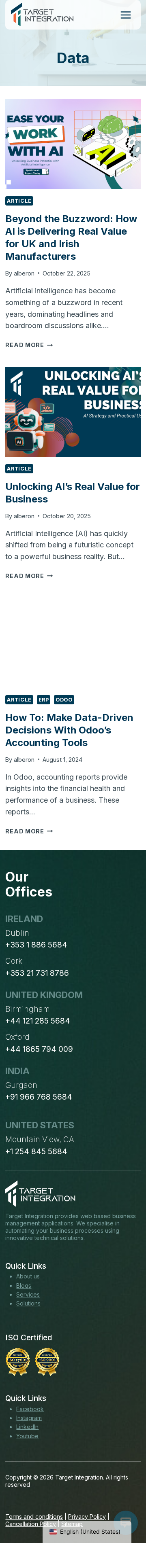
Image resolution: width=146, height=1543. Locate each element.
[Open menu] (125, 14)
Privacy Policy (87, 1516)
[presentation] (72, 144)
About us (28, 1276)
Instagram (29, 1417)
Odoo (64, 700)
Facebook (30, 1408)
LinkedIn (27, 1426)
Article (19, 201)
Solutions (28, 1303)
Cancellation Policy (30, 1523)
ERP (44, 700)
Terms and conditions (34, 1516)
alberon (24, 273)
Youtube (27, 1436)
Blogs (23, 1285)
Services (28, 1294)
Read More (29, 344)
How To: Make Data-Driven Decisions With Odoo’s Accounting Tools (69, 730)
